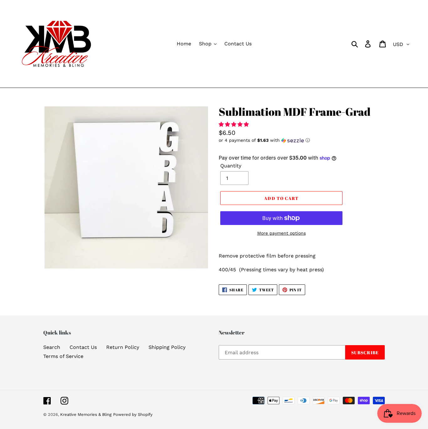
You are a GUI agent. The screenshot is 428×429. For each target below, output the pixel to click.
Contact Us (83, 347)
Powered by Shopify (133, 414)
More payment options (281, 233)
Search (51, 347)
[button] (234, 124)
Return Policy (122, 347)
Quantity (230, 166)
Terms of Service (63, 356)
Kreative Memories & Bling (86, 414)
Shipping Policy (167, 347)
